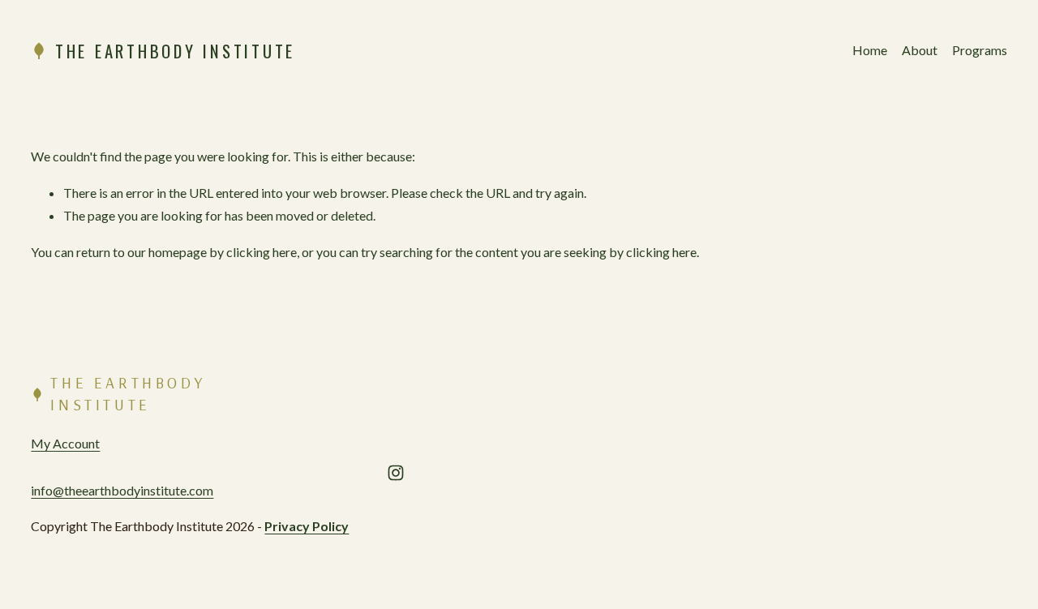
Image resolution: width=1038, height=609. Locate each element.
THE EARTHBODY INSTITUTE (175, 50)
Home (869, 50)
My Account (65, 443)
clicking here (261, 251)
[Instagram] (396, 473)
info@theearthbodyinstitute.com (122, 490)
